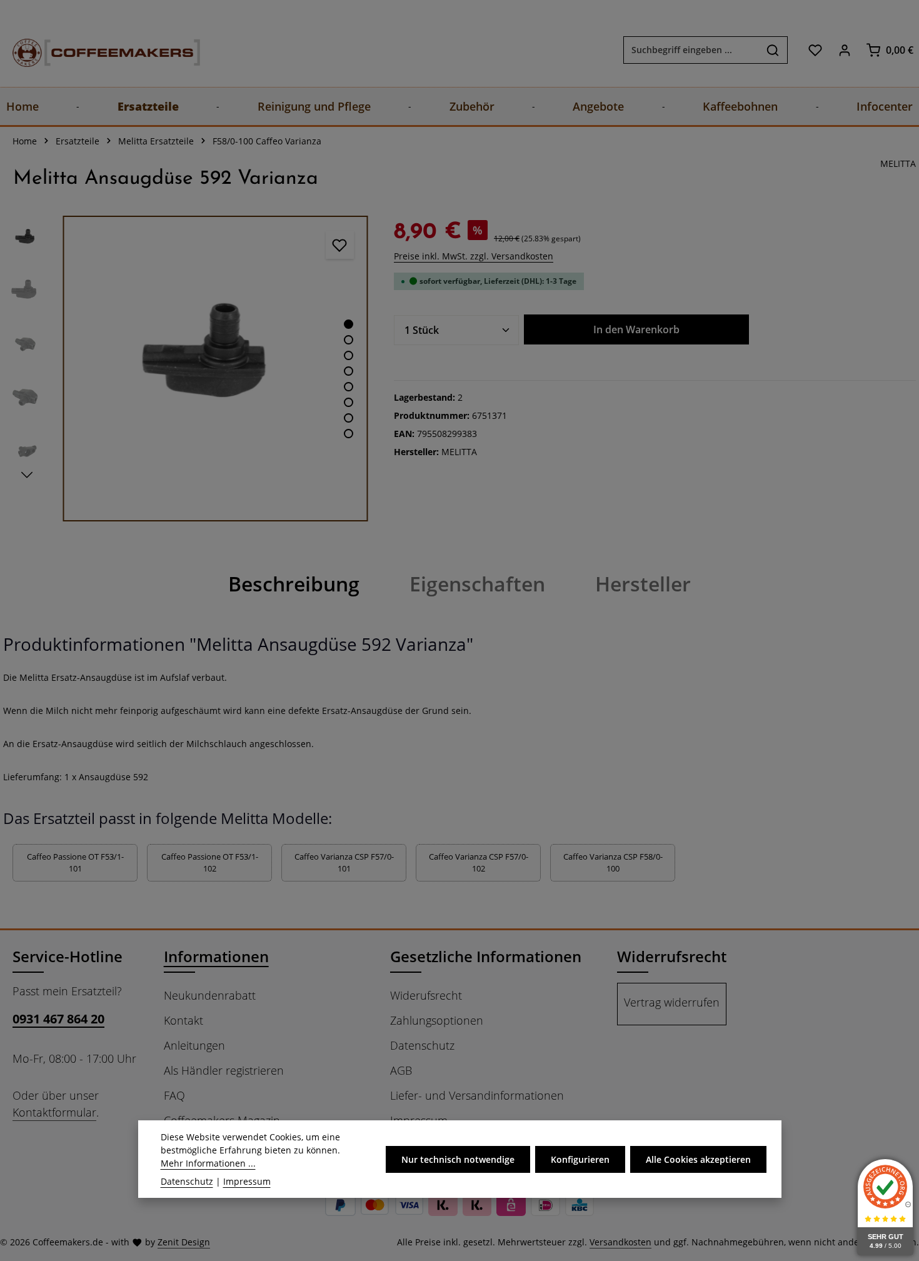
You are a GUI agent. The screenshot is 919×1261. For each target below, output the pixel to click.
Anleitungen (194, 1045)
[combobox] (691, 50)
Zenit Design (184, 1242)
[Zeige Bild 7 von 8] (348, 418)
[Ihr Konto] (844, 49)
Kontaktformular (54, 1112)
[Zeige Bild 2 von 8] (348, 339)
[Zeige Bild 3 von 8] (348, 355)
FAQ (174, 1095)
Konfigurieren (580, 1159)
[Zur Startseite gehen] (94, 49)
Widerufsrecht (426, 995)
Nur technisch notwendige (458, 1159)
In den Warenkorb (636, 329)
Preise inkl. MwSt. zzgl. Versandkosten (473, 256)
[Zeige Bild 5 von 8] (348, 386)
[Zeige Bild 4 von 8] (348, 371)
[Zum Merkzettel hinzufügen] (340, 245)
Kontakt (183, 1020)
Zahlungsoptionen (436, 1020)
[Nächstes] (27, 475)
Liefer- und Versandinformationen (477, 1095)
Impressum (247, 1181)
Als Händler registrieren (224, 1070)
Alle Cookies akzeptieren (698, 1159)
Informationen (216, 956)
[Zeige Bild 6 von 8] (348, 402)
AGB (401, 1070)
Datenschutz (422, 1045)
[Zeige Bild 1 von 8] (348, 324)
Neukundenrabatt (210, 995)
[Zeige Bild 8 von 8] (348, 433)
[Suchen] (773, 50)
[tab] (293, 584)
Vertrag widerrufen (672, 1002)
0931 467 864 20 (58, 1018)
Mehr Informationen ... (208, 1163)
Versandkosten (620, 1242)
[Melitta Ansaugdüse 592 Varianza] (215, 368)
